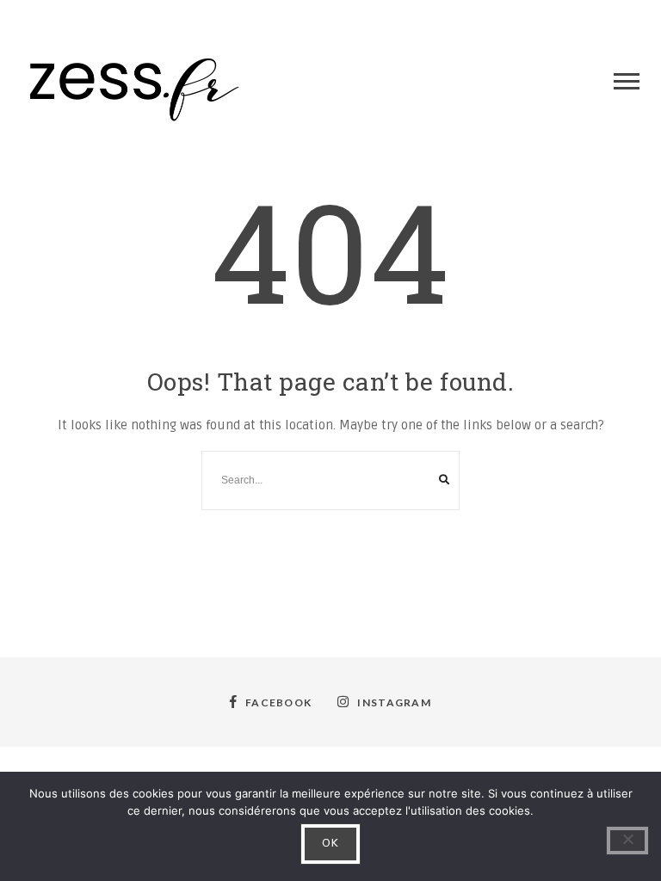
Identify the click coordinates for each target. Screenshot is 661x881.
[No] (627, 840)
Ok (331, 843)
